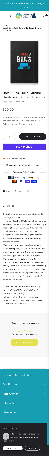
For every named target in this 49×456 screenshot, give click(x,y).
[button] (9, 102)
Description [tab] (9, 206)
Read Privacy (8, 441)
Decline (32, 448)
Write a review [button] (24, 342)
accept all (13, 448)
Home (5, 25)
